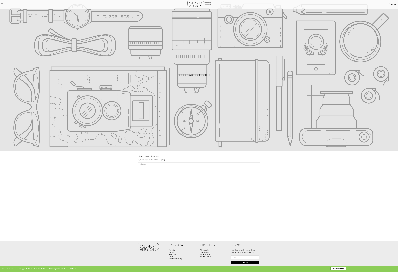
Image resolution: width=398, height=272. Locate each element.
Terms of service (205, 256)
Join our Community (175, 258)
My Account (173, 254)
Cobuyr (171, 256)
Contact (171, 252)
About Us (172, 250)
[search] (199, 164)
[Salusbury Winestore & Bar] (199, 4)
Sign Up (245, 262)
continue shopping (159, 160)
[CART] (395, 4)
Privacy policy (204, 250)
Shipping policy (205, 254)
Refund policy (204, 252)
